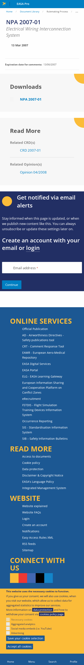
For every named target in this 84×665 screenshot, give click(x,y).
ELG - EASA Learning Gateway (42, 376)
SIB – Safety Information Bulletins (45, 438)
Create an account (34, 525)
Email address (24, 268)
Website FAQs (31, 512)
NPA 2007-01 (31, 99)
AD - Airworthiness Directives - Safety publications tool (43, 337)
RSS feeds (29, 544)
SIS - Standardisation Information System (45, 429)
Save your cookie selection (25, 638)
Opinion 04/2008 (33, 172)
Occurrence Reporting (37, 421)
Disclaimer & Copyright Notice (42, 475)
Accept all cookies (20, 646)
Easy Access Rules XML (37, 537)
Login (26, 519)
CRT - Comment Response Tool (43, 346)
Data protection (32, 469)
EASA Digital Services (36, 364)
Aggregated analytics (23, 624)
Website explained (35, 506)
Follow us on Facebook (31, 578)
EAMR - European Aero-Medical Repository (43, 355)
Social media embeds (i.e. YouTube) (31, 628)
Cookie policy (31, 463)
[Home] (10, 659)
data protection (42, 610)
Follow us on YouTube (23, 578)
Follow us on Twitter (40, 578)
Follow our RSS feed (14, 578)
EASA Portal (30, 370)
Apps (80, 4)
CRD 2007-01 (30, 150)
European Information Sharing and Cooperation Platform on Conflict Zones (43, 387)
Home (9, 11)
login (33, 248)
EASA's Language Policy (38, 482)
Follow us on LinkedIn (48, 578)
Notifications (30, 531)
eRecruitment (31, 399)
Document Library (29, 11)
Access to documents (36, 456)
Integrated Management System (44, 488)
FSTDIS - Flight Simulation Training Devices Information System (42, 410)
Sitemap (27, 550)
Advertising (17, 633)
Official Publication (35, 329)
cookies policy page (51, 614)
